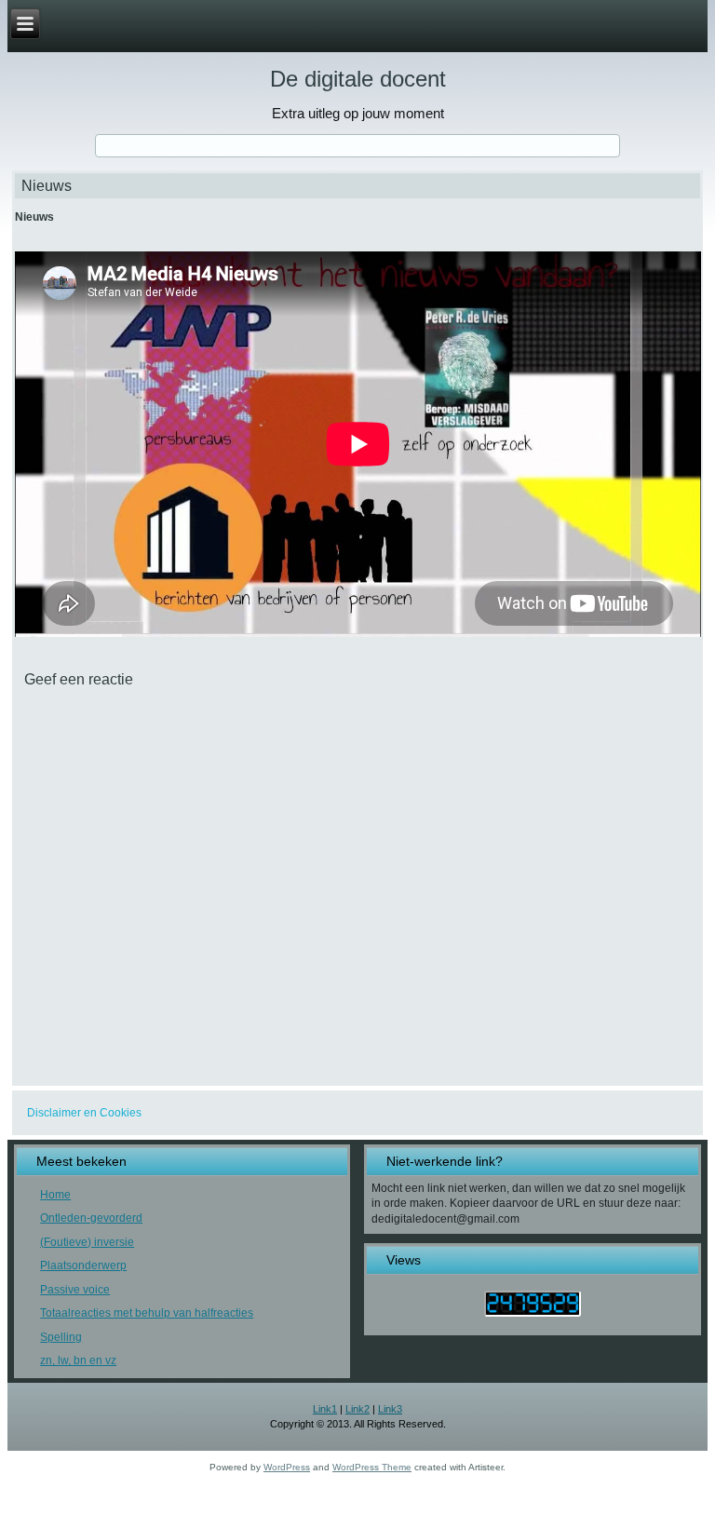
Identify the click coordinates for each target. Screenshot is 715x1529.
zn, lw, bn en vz (78, 1360)
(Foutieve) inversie (87, 1242)
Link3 (390, 1408)
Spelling (61, 1337)
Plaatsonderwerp (83, 1265)
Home (55, 1194)
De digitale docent (358, 78)
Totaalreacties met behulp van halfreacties (146, 1312)
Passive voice (75, 1289)
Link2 (357, 1408)
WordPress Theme (371, 1467)
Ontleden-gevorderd (91, 1218)
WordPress (286, 1467)
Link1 (325, 1408)
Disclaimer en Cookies (84, 1112)
